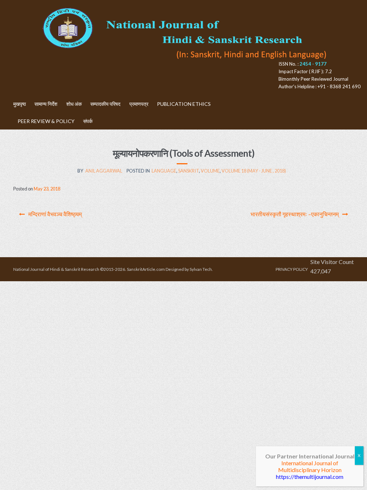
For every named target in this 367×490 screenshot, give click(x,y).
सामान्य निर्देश (45, 104)
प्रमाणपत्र (138, 104)
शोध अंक (74, 104)
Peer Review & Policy (46, 121)
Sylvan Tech (201, 269)
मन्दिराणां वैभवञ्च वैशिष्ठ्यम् (55, 214)
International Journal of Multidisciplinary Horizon (310, 466)
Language (164, 171)
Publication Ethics (184, 104)
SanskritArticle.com (146, 269)
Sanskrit (188, 171)
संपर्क (87, 121)
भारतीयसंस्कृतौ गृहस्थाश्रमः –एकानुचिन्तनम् (295, 214)
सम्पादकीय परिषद (105, 104)
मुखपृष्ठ (19, 104)
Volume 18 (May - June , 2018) (253, 171)
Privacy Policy (292, 269)
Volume (210, 171)
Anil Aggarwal (103, 171)
